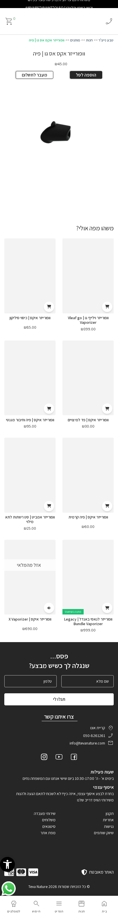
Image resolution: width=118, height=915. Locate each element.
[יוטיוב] (59, 757)
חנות (89, 40)
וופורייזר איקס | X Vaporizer (30, 619)
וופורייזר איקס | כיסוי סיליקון (29, 317)
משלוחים (49, 819)
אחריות (108, 819)
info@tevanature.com (87, 743)
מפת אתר (48, 832)
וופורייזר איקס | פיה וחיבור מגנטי (30, 419)
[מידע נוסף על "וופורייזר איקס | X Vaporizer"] (49, 608)
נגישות (109, 826)
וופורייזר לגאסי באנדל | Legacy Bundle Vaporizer (88, 621)
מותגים (75, 40)
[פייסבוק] (73, 757)
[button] (7, 864)
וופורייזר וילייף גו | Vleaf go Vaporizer (88, 320)
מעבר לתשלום (34, 75)
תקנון (110, 813)
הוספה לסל (86, 75)
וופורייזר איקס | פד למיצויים (88, 419)
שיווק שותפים (104, 832)
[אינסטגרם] (44, 757)
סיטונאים (49, 826)
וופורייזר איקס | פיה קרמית (88, 517)
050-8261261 (94, 735)
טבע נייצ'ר (106, 40)
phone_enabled (108, 21)
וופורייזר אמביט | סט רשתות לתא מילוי (30, 519)
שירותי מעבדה (45, 813)
